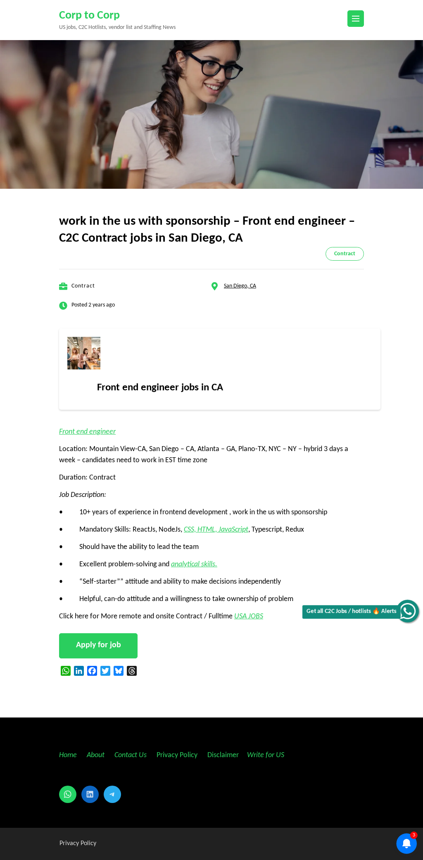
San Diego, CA (240, 286)
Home (68, 755)
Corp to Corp (89, 15)
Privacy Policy (176, 755)
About (96, 755)
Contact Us (130, 755)
